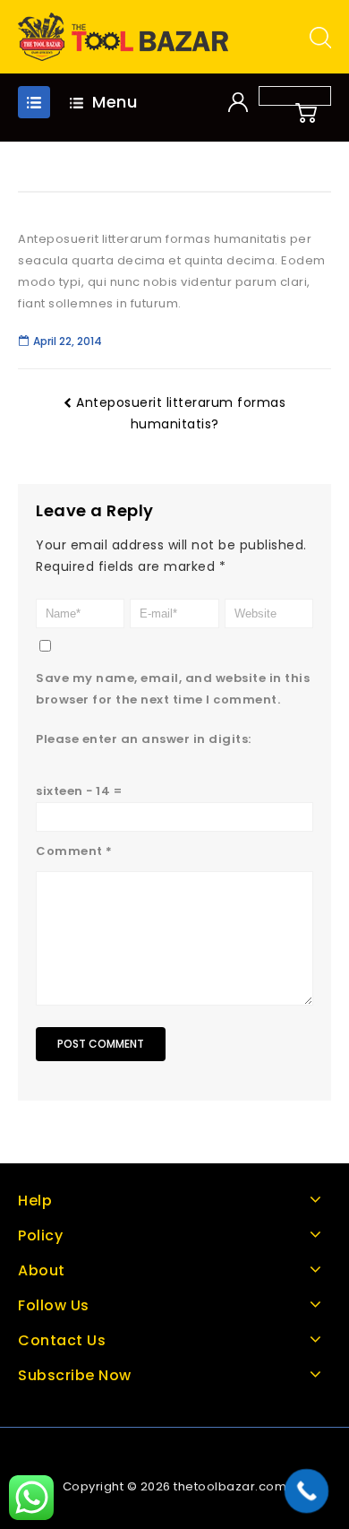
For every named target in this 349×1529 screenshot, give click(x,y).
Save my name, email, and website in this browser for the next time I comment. (173, 688)
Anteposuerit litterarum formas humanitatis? (180, 413)
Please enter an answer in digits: (143, 738)
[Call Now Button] (307, 1491)
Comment (74, 851)
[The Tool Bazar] (123, 36)
